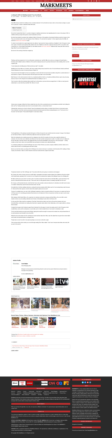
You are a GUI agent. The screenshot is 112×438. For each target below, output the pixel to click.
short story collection (46, 46)
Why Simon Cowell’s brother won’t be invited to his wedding (30, 334)
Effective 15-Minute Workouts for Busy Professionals (33, 288)
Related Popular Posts (17, 29)
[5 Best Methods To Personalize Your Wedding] (20, 303)
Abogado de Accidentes (77, 424)
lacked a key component (21, 40)
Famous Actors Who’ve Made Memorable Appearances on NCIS (47, 288)
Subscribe (76, 55)
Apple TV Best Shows (59, 287)
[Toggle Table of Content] (23, 28)
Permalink (26, 347)
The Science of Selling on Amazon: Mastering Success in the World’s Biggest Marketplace (19, 288)
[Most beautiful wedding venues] (40, 303)
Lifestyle (40, 16)
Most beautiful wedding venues (37, 309)
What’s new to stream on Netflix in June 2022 (25, 336)
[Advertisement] (40, 55)
